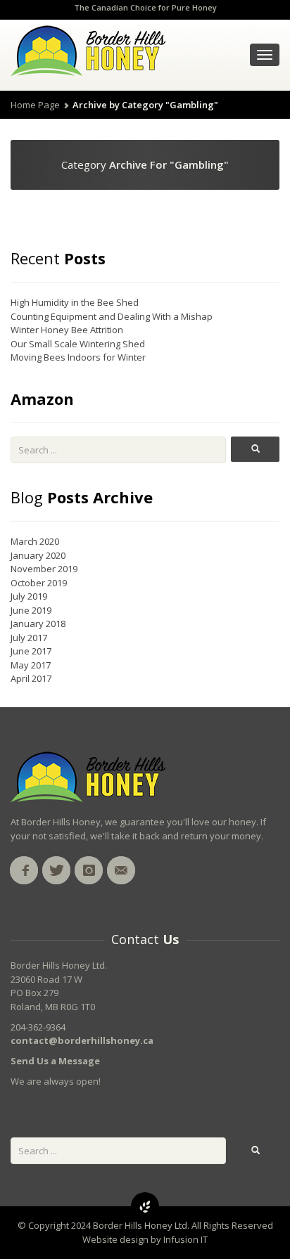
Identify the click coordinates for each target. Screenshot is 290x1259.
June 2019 (31, 610)
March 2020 (35, 541)
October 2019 (39, 582)
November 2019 (44, 568)
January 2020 (38, 555)
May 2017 (31, 665)
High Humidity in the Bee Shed (75, 302)
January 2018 (38, 623)
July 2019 (29, 596)
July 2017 (29, 637)
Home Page (35, 104)
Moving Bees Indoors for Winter (78, 357)
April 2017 (31, 678)
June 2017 (31, 651)
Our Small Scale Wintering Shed (78, 343)
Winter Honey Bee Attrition (67, 329)
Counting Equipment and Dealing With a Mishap (112, 316)
